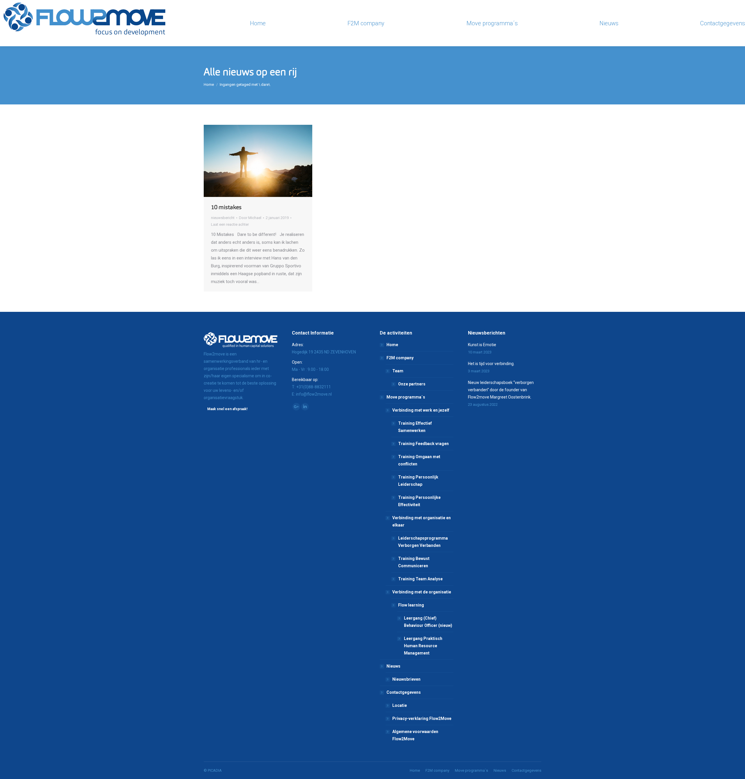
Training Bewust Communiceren (414, 562)
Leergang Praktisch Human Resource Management (423, 645)
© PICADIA (213, 770)
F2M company (400, 357)
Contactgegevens (403, 692)
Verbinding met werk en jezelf (420, 410)
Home (209, 84)
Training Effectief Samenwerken (415, 427)
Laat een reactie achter (230, 224)
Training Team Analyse (420, 579)
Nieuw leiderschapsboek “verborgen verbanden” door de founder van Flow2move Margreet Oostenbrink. (501, 389)
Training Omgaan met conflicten (419, 460)
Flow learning (411, 605)
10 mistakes (226, 207)
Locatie (399, 705)
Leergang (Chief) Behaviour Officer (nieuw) (428, 622)
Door (250, 218)
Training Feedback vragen (423, 443)
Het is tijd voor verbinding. (491, 363)
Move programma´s (405, 397)
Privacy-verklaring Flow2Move (421, 718)
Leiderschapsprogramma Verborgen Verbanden (423, 542)
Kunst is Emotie (482, 344)
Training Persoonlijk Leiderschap (418, 481)
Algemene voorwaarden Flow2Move (415, 735)
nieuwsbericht (223, 218)
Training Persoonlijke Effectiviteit (419, 501)
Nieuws (393, 666)
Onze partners (411, 384)
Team (397, 371)
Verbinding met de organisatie (421, 592)
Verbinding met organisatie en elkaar (421, 521)
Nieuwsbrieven (406, 679)
